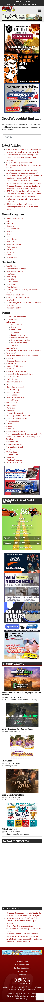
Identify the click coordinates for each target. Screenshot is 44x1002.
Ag (7, 221)
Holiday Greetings (14, 382)
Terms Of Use (12, 454)
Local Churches (13, 392)
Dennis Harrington (14, 271)
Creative (15, 327)
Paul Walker (11, 279)
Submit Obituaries (14, 444)
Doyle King (11, 276)
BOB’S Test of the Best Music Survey (22, 356)
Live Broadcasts (18, 335)
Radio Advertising (19, 342)
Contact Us (11, 363)
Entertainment (13, 228)
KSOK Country (12, 389)
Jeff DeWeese (12, 282)
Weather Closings (14, 460)
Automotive (11, 348)
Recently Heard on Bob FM (18, 415)
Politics (9, 249)
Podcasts (10, 410)
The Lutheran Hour (15, 295)
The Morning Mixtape (16, 269)
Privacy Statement (14, 413)
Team (8, 449)
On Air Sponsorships (20, 340)
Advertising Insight (15, 218)
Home (8, 384)
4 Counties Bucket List (16, 316)
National (10, 241)
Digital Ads (16, 329)
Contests (10, 369)
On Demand (11, 247)
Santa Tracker (12, 421)
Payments (10, 408)
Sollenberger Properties (16, 431)
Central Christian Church (17, 297)
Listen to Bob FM (21, 2)
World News (11, 257)
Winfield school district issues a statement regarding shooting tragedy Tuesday (23, 199)
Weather (10, 457)
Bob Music (11, 266)
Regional (10, 252)
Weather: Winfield (14, 462)
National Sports (13, 244)
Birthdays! (11, 353)
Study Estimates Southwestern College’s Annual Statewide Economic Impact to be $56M (24, 436)
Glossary (15, 332)
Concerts (10, 226)
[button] (39, 10)
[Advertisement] (22, 17)
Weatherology (22, 998)
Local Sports (11, 239)
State (8, 254)
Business (10, 223)
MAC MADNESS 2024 (15, 397)
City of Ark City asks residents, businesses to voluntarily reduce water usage (23, 165)
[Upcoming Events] (22, 679)
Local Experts (12, 395)
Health (9, 231)
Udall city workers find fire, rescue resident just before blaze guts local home (22, 206)
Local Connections (19, 337)
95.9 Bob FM (11, 319)
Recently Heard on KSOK (17, 418)
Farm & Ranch (12, 376)
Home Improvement (15, 387)
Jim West (10, 274)
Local (8, 236)
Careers (9, 358)
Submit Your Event (14, 447)
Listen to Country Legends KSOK (20, 4)
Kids (8, 234)
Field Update (12, 379)
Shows (9, 423)
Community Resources (16, 361)
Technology (11, 452)
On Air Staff (11, 402)
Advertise (10, 322)
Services (15, 345)
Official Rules (12, 400)
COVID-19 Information (16, 371)
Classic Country (13, 308)
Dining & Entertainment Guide (19, 374)
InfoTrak (10, 300)
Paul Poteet (11, 287)
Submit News (12, 441)
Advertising (16, 324)
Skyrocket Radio (28, 994)
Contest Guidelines (14, 366)
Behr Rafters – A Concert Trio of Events (23, 350)
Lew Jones (11, 284)
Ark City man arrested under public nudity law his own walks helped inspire (22, 157)
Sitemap (10, 428)
